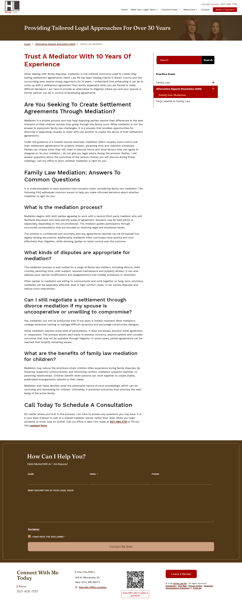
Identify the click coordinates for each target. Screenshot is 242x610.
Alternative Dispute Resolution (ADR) (179, 88)
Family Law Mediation (172, 95)
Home (124, 9)
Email (94, 474)
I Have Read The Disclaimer (49, 537)
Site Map (182, 586)
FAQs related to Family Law (173, 101)
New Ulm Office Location (92, 587)
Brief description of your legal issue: (51, 490)
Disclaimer (33, 529)
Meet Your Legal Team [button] (143, 9)
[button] (236, 588)
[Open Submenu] (213, 82)
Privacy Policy (195, 586)
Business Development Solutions (189, 587)
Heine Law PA (180, 583)
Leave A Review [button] (181, 573)
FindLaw (197, 588)
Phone (155, 474)
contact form (38, 425)
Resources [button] (189, 9)
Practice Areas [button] (169, 9)
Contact (205, 9)
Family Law (163, 82)
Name (31, 474)
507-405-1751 (229, 4)
